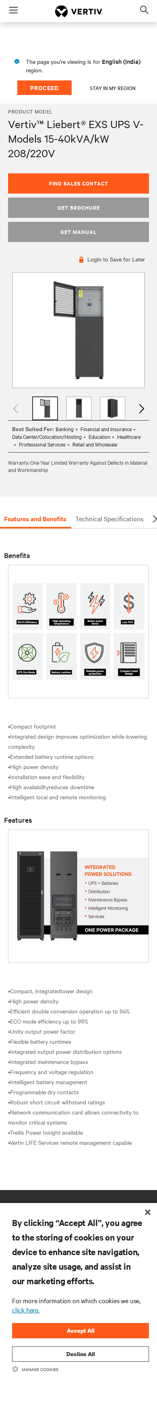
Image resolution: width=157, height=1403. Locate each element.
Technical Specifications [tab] (109, 518)
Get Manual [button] (78, 232)
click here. (25, 1309)
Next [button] (141, 408)
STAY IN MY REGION (113, 87)
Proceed (44, 87)
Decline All (80, 1354)
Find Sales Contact (78, 183)
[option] (78, 330)
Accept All (81, 1330)
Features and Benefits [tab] (35, 518)
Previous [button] (16, 408)
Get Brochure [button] (79, 207)
